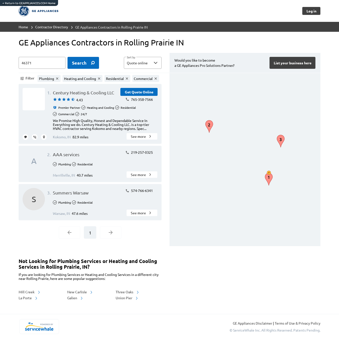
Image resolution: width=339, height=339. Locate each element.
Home (23, 27)
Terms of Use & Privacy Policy (297, 323)
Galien (72, 298)
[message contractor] (25, 137)
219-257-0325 (141, 152)
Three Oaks (125, 292)
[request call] (34, 137)
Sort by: (131, 57)
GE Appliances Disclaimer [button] (253, 323)
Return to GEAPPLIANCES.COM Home (29, 3)
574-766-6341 (141, 190)
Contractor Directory (51, 27)
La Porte (26, 298)
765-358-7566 (141, 99)
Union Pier (124, 298)
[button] (143, 63)
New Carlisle (77, 292)
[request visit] (44, 137)
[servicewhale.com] (39, 326)
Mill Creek (27, 292)
